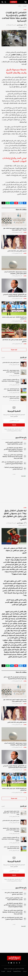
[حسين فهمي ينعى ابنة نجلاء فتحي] (14, 242)
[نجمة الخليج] (16, 2)
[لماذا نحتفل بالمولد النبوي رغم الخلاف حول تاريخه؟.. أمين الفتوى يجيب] (14, 219)
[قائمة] (25, 2)
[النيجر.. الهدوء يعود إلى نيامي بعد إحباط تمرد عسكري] (14, 331)
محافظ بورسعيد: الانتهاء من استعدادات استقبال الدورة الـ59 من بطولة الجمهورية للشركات (13, 449)
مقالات (24, 9)
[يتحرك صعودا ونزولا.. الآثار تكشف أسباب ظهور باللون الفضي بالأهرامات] (14, 263)
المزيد (3, 357)
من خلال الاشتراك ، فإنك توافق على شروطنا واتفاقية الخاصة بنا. (13, 430)
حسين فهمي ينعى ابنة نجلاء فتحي (16, 251)
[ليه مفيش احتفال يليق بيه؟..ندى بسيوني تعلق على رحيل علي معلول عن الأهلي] (14, 536)
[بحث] (2, 2)
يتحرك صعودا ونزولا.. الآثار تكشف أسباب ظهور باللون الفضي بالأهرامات (11, 372)
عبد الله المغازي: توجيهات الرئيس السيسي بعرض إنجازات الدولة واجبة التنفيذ (10, 381)
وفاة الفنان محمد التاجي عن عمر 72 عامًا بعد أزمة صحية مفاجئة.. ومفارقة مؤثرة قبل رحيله (12, 456)
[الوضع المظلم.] (5, 2)
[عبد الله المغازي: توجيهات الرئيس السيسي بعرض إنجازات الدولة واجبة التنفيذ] (14, 286)
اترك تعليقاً (14, 349)
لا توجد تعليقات (21, 27)
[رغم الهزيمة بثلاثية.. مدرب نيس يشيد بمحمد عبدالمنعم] (14, 308)
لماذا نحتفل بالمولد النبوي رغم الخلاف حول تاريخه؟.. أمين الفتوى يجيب (11, 813)
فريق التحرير (20, 25)
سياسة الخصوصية (14, 431)
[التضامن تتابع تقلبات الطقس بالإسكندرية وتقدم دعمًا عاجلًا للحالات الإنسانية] (14, 38)
